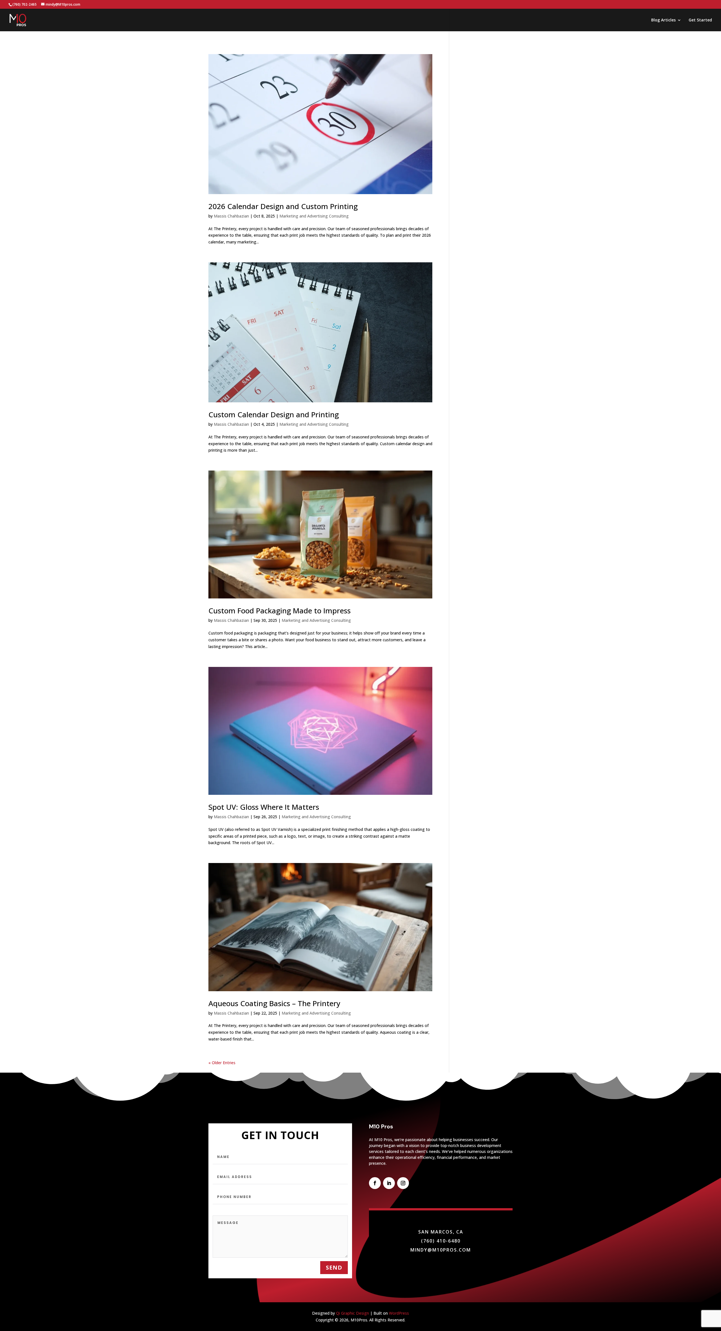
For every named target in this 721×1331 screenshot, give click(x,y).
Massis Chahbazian (231, 216)
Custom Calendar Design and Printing (273, 414)
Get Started (700, 20)
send (334, 1267)
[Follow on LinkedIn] (389, 1183)
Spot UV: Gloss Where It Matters (263, 807)
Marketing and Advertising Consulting (314, 216)
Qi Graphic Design (352, 1313)
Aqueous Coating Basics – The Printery (274, 1003)
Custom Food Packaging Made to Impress (279, 610)
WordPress (399, 1313)
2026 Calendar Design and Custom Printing (283, 206)
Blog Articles (663, 20)
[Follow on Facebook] (375, 1183)
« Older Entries (221, 1062)
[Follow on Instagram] (403, 1183)
